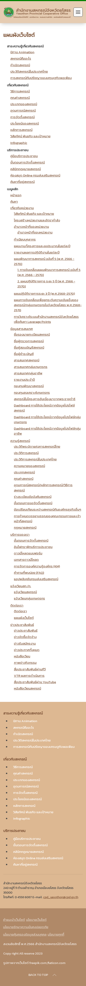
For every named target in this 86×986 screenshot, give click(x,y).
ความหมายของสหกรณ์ (29, 465)
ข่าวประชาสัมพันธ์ (22, 624)
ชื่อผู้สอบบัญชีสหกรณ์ (29, 347)
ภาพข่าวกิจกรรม (25, 662)
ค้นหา (14, 201)
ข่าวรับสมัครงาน (25, 643)
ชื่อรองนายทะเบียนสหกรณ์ (32, 334)
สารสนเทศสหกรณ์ (26, 360)
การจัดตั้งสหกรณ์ (22, 117)
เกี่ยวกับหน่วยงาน (22, 207)
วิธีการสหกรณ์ (20, 91)
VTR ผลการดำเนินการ (29, 675)
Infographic (18, 142)
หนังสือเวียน (22, 656)
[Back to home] (37, 12)
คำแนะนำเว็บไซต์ (14, 919)
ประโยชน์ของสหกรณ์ (24, 123)
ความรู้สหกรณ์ (20, 440)
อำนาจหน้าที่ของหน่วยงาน (31, 226)
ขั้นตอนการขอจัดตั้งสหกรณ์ (33, 503)
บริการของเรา (20, 534)
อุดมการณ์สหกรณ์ (23, 110)
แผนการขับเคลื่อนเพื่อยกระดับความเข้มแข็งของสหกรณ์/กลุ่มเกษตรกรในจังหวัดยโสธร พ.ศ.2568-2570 (48, 305)
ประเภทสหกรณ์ (24, 472)
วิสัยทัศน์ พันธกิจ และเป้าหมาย (30, 136)
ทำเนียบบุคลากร (25, 239)
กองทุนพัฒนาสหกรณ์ (29, 385)
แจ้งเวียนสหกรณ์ (25, 591)
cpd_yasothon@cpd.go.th (60, 897)
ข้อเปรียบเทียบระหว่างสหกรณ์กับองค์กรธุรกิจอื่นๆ (47, 509)
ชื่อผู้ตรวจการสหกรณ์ (29, 341)
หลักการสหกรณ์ (21, 129)
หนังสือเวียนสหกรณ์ (27, 688)
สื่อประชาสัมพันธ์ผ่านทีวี (30, 669)
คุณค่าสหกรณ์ (20, 97)
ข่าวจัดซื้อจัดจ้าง (25, 636)
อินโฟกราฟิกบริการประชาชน (33, 546)
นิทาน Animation (22, 52)
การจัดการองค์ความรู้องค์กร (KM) (37, 566)
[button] (78, 12)
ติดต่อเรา (16, 605)
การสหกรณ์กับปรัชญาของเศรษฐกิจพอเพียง (41, 77)
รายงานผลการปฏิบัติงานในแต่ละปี (37, 252)
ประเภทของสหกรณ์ (23, 104)
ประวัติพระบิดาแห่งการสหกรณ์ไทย (37, 446)
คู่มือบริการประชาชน (24, 155)
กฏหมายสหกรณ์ (25, 527)
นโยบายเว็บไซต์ (36, 919)
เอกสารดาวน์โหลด (26, 559)
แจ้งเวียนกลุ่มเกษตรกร (29, 598)
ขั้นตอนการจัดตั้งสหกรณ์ (27, 162)
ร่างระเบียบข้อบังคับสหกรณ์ (32, 496)
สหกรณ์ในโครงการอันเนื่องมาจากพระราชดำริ (44, 398)
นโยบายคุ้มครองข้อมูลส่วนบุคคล (25, 934)
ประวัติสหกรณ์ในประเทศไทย (29, 71)
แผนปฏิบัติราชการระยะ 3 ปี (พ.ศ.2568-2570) (44, 293)
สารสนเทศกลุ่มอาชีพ (28, 373)
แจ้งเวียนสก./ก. (20, 586)
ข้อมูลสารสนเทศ (21, 328)
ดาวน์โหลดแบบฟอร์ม (28, 553)
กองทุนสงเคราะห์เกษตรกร (32, 392)
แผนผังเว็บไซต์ (24, 617)
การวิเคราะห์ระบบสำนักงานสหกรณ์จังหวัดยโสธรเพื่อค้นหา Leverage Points (46, 319)
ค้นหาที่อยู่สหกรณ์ (22, 181)
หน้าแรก (15, 195)
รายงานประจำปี (24, 379)
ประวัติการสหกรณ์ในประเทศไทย (35, 459)
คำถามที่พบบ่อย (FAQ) (29, 572)
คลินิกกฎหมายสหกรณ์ (25, 168)
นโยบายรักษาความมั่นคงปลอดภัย (25, 926)
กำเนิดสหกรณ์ (20, 65)
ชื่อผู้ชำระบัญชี (24, 353)
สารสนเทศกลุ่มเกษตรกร (30, 366)
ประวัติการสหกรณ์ (26, 452)
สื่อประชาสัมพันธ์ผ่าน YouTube (35, 681)
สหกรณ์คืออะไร (20, 58)
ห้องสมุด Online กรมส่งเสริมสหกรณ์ (35, 175)
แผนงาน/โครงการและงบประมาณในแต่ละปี (42, 245)
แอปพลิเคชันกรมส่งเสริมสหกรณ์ (36, 578)
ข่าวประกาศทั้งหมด (26, 649)
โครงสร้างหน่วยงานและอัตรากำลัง (37, 220)
